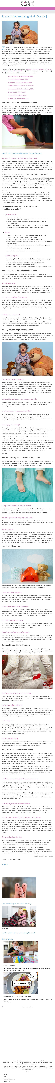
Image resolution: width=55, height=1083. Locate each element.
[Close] (2, 2)
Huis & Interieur (7, 26)
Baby (3, 12)
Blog (3, 35)
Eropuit (4, 32)
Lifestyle (5, 23)
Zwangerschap (6, 9)
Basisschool (6, 18)
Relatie (4, 29)
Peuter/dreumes (7, 15)
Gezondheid (5, 21)
